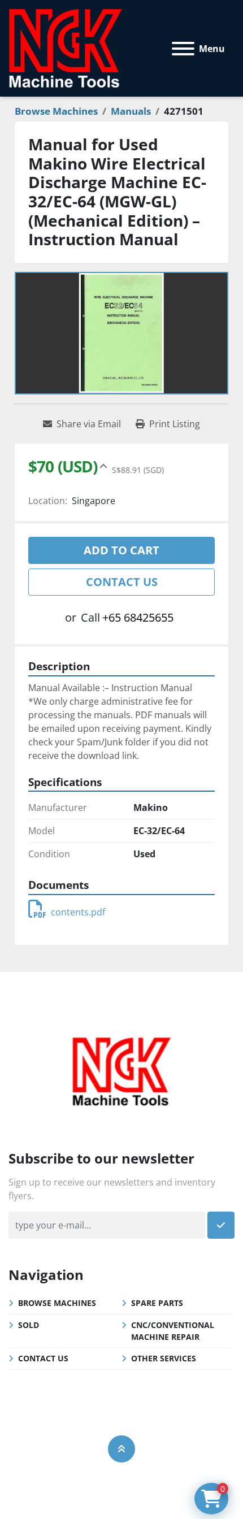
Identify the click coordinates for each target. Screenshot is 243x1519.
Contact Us (122, 581)
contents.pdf (78, 912)
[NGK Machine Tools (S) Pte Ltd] (121, 1070)
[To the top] (121, 1448)
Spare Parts (157, 1302)
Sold (28, 1325)
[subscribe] (221, 1225)
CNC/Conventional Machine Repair (172, 1331)
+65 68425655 (137, 617)
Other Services (163, 1358)
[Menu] (183, 48)
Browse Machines (57, 1302)
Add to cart (121, 550)
